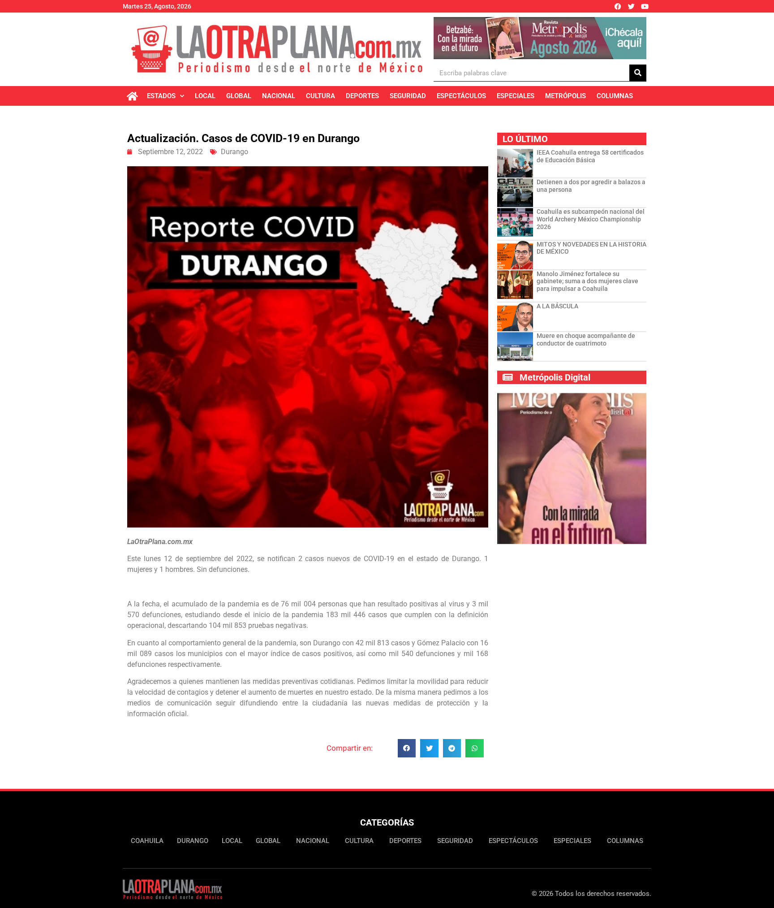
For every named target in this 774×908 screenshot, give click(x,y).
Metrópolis (565, 96)
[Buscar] (637, 73)
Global (238, 96)
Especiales (515, 96)
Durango (234, 151)
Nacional (278, 96)
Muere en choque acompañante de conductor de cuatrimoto (586, 339)
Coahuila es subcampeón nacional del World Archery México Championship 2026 (591, 219)
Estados (161, 96)
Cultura (320, 96)
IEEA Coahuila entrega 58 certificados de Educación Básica (590, 156)
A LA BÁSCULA (557, 306)
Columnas (615, 96)
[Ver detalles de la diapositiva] (540, 38)
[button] (407, 748)
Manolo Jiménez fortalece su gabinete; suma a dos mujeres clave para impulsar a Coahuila (587, 281)
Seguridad (408, 96)
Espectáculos (461, 96)
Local (205, 96)
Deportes (362, 96)
